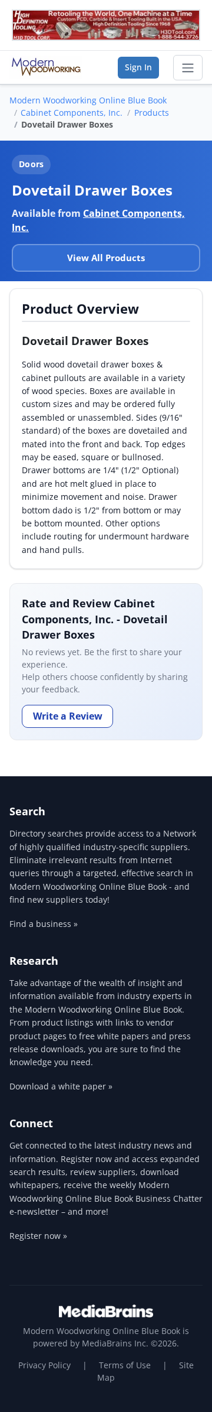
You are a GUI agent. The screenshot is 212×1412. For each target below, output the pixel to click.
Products (151, 112)
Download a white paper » (60, 1086)
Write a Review (67, 716)
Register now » (38, 1235)
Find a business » (43, 923)
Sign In (138, 67)
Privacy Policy (44, 1365)
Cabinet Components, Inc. (71, 112)
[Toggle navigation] (188, 68)
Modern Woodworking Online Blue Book (88, 100)
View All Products (106, 257)
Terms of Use (125, 1365)
